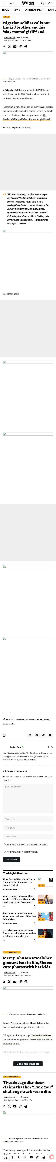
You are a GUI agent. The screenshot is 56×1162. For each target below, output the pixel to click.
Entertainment (12, 952)
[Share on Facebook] (12, 1157)
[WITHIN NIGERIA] (28, 3)
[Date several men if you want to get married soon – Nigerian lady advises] (45, 916)
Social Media (8, 724)
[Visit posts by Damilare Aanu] (5, 747)
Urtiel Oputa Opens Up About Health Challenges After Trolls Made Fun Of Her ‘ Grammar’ (19, 899)
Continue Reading (28, 1063)
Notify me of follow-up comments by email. (27, 844)
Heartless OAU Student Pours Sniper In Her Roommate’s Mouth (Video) (19, 882)
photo (46, 719)
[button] (5, 3)
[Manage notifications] (51, 1156)
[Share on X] (9, 46)
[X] (51, 747)
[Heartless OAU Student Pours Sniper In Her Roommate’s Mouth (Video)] (45, 882)
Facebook (20, 719)
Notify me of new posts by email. (22, 851)
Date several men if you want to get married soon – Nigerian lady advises (19, 916)
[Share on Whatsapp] (25, 1157)
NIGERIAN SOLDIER (34, 719)
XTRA (6, 17)
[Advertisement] (28, 162)
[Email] (14, 46)
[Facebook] (48, 747)
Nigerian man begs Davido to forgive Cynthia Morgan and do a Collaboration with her (19, 933)
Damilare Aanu (9, 37)
